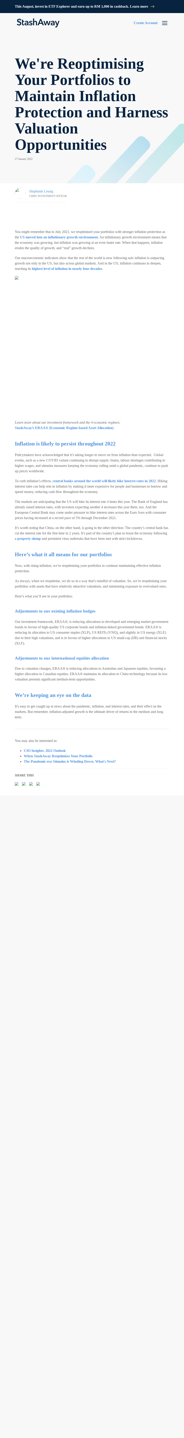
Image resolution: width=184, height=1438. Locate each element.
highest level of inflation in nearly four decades (67, 269)
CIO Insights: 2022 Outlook (45, 751)
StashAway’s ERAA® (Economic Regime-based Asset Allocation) (64, 428)
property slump (29, 538)
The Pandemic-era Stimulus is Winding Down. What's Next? (70, 761)
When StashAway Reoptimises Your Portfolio (58, 756)
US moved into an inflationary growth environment (59, 237)
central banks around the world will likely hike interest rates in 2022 (104, 481)
